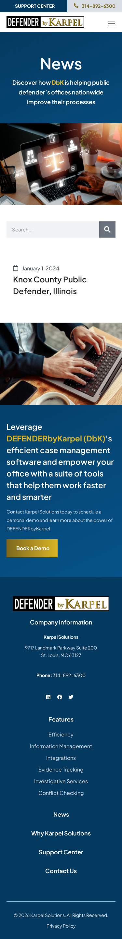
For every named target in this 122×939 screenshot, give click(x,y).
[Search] (107, 229)
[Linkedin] (48, 697)
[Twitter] (71, 697)
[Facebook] (60, 697)
